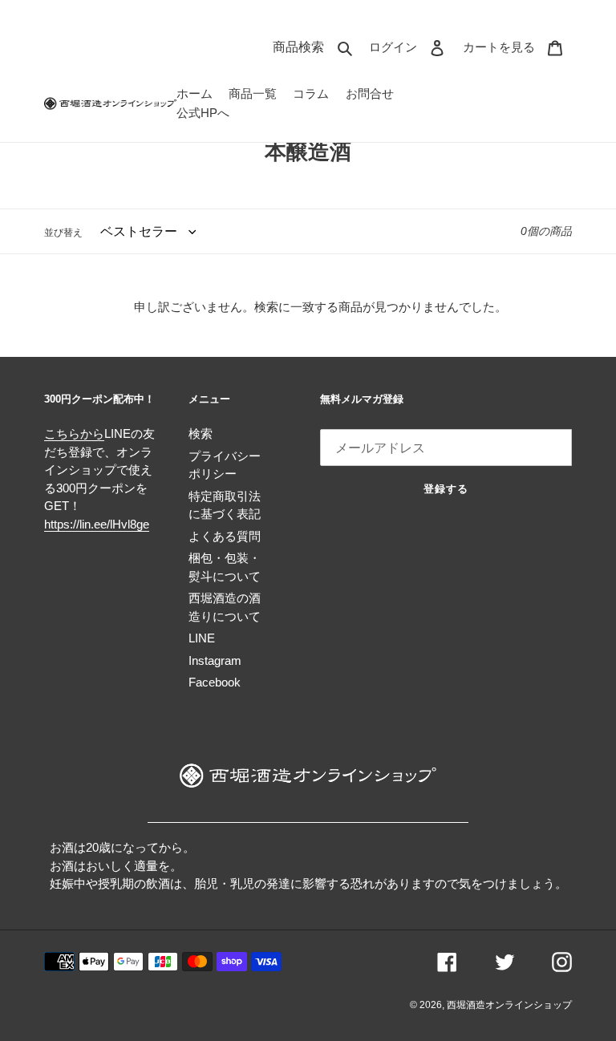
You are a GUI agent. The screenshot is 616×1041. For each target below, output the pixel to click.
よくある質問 (224, 536)
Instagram (214, 660)
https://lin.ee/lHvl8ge (96, 524)
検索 (200, 433)
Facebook (214, 682)
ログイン (411, 46)
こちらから (74, 433)
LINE (201, 638)
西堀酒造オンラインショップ (509, 1005)
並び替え (63, 232)
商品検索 (316, 46)
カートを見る (517, 46)
